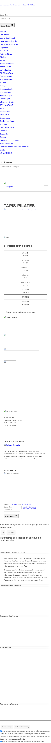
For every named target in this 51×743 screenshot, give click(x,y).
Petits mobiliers (6, 54)
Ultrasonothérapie (7, 102)
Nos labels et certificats (9, 44)
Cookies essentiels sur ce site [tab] (10, 585)
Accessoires (5, 111)
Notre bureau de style (8, 41)
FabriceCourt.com (26, 504)
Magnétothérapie (6, 79)
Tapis (2, 108)
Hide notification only (22, 727)
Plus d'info (11, 532)
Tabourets (4, 133)
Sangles (3, 137)
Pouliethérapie (5, 92)
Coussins (3, 130)
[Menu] (43, 187)
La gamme (4, 47)
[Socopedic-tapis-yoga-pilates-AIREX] (25, 222)
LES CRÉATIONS (7, 127)
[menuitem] (43, 187)
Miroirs (2, 86)
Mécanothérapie (6, 89)
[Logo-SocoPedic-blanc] (21, 186)
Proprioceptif (5, 98)
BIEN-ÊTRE (4, 114)
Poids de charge (6, 143)
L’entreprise (4, 34)
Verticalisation (5, 70)
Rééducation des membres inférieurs (14, 146)
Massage (3, 124)
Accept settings (7, 727)
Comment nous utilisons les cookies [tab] (12, 553)
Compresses (5, 118)
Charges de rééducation (9, 140)
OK (3, 532)
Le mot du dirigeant (7, 38)
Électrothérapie (6, 76)
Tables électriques (7, 63)
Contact (3, 149)
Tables (2, 60)
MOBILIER (4, 50)
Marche (3, 82)
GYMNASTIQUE (6, 105)
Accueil (3, 31)
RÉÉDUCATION (6, 73)
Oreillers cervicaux (7, 121)
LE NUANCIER (6, 153)
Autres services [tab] (5, 647)
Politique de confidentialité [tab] (9, 704)
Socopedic (15, 504)
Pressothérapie (6, 95)
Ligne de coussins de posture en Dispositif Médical (17, 5)
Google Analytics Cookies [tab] (9, 616)
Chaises (3, 57)
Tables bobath (5, 66)
